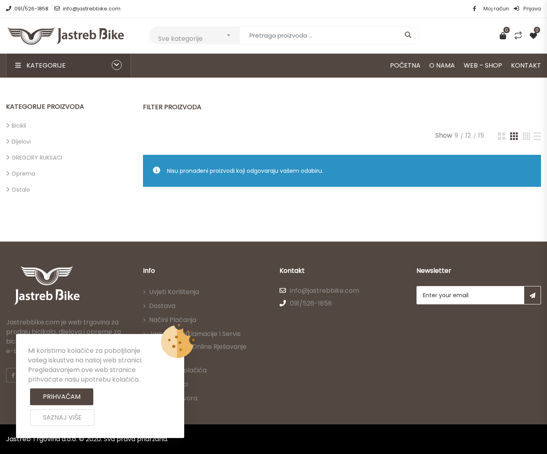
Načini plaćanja (172, 319)
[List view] (537, 136)
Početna (405, 65)
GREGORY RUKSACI (37, 158)
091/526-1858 (31, 8)
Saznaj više (62, 417)
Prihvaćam (61, 396)
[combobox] (194, 35)
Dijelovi (21, 142)
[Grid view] (501, 136)
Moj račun (496, 8)
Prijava (531, 8)
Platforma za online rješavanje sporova (198, 351)
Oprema (23, 174)
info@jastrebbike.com (92, 8)
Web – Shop (483, 65)
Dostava (162, 305)
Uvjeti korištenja (174, 291)
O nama (442, 65)
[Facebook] (13, 375)
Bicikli (19, 126)
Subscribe (532, 295)
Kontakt (526, 65)
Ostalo (21, 190)
